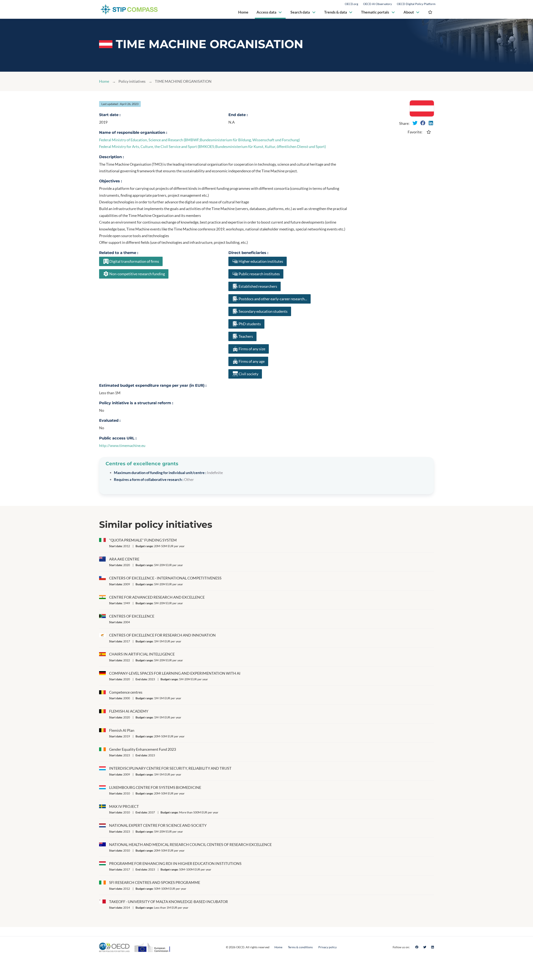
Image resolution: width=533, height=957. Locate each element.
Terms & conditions (300, 947)
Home (104, 81)
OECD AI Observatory (377, 4)
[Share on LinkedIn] (431, 123)
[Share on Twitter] (415, 123)
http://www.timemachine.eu (122, 445)
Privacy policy (327, 947)
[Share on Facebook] (423, 123)
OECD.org (351, 4)
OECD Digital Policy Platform (416, 4)
